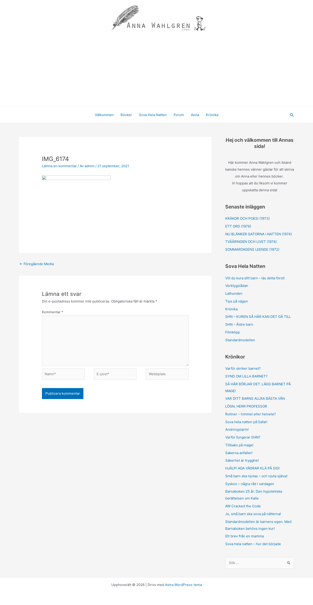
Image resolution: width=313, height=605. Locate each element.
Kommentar (52, 312)
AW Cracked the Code (243, 506)
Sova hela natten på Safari (246, 422)
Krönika (212, 115)
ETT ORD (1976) (238, 226)
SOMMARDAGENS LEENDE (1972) (252, 249)
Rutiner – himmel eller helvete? (250, 414)
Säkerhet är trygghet (242, 460)
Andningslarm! (237, 429)
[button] (292, 115)
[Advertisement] (156, 72)
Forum (179, 115)
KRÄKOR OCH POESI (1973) (247, 218)
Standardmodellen (240, 340)
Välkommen (104, 115)
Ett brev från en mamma (244, 536)
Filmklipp (232, 332)
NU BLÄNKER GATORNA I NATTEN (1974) (258, 234)
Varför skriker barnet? (243, 368)
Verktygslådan (236, 285)
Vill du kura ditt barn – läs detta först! (255, 278)
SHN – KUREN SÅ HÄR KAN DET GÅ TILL (258, 316)
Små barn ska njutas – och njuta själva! (256, 476)
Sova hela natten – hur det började (253, 544)
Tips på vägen (236, 301)
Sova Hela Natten (153, 115)
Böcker (126, 115)
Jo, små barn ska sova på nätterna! (253, 514)
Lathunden (233, 293)
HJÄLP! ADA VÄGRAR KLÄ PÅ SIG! (252, 468)
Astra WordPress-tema (183, 585)
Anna (195, 115)
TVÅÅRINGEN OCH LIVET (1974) (251, 241)
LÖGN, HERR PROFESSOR (246, 406)
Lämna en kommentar (59, 166)
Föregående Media (36, 264)
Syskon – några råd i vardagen (249, 484)
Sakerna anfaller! (239, 453)
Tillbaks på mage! (239, 445)
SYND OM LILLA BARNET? (246, 376)
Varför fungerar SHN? (242, 437)
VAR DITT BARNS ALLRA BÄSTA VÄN (255, 398)
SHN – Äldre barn (239, 324)
